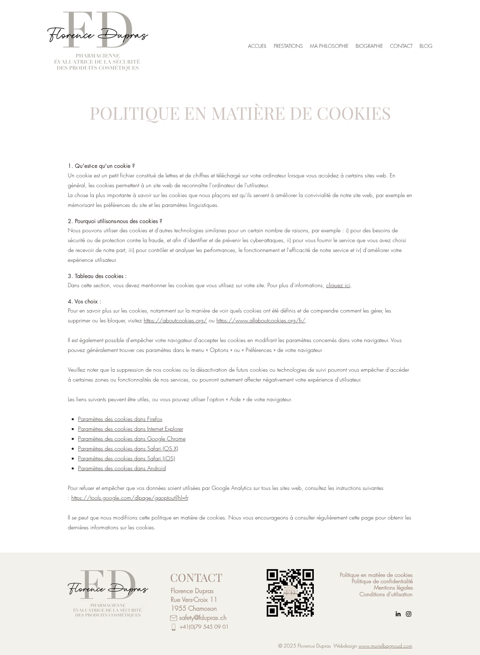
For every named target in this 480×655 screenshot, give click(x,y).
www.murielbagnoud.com (385, 645)
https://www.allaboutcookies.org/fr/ (260, 320)
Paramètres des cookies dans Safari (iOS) (126, 458)
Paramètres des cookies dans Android (122, 468)
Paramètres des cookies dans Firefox (120, 419)
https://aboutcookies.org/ (175, 320)
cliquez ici (338, 285)
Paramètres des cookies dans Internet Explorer (130, 429)
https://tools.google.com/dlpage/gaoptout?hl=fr (129, 498)
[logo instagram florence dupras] (408, 613)
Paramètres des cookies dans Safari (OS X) (128, 448)
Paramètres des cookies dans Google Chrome (132, 438)
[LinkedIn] (398, 613)
